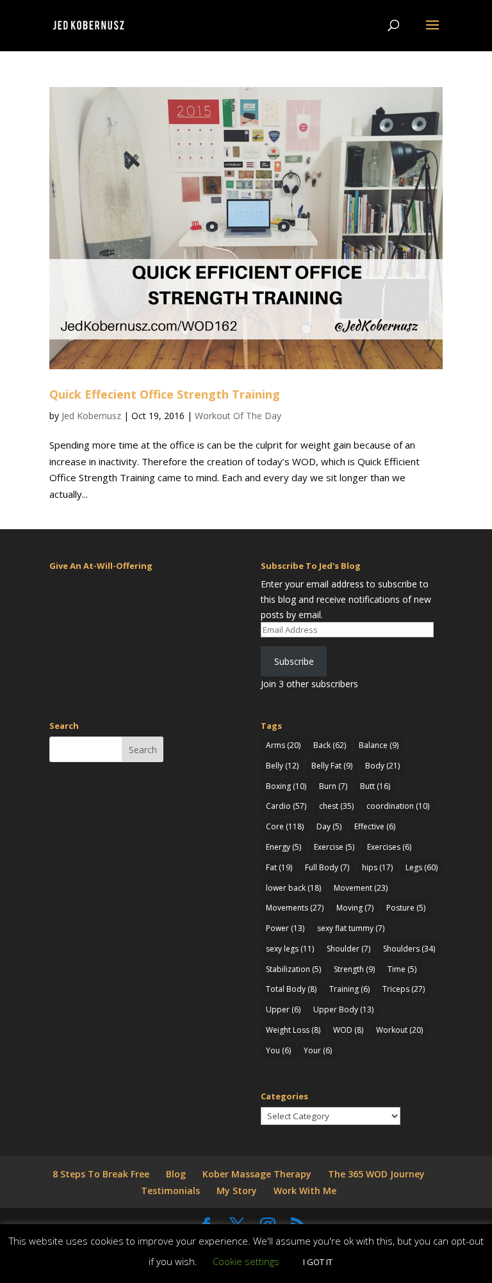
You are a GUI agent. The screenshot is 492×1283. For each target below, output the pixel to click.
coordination (397, 806)
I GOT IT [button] (317, 1262)
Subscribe (294, 661)
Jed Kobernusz (91, 416)
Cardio (286, 806)
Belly (282, 765)
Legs (422, 867)
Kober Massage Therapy (256, 1174)
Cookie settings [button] (246, 1261)
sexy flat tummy (350, 928)
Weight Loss (293, 1029)
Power (285, 928)
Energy (283, 846)
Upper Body (343, 1009)
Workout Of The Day (238, 416)
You (278, 1050)
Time (402, 969)
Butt (375, 786)
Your (318, 1050)
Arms (283, 745)
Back (329, 745)
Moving (354, 907)
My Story (237, 1190)
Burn (333, 786)
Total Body (291, 989)
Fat (279, 867)
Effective (374, 826)
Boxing (286, 786)
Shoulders (409, 948)
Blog (176, 1174)
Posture (405, 907)
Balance (378, 745)
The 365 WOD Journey (376, 1174)
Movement (361, 887)
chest (336, 806)
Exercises (389, 846)
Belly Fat (331, 765)
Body (382, 765)
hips (377, 867)
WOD (348, 1029)
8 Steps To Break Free (101, 1174)
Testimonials (170, 1190)
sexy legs (290, 948)
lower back (293, 887)
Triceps (403, 989)
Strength (354, 969)
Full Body (327, 867)
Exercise (334, 846)
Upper (283, 1009)
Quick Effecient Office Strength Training (164, 394)
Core (285, 826)
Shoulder (348, 948)
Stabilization (293, 969)
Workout (399, 1029)
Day (328, 826)
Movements (295, 907)
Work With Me (305, 1190)
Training (349, 989)
